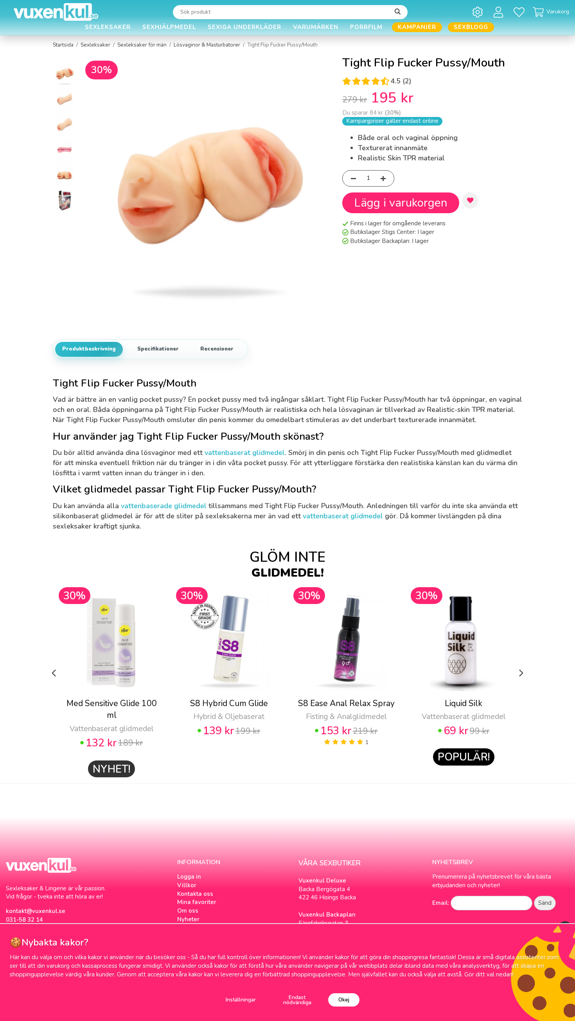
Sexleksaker (108, 27)
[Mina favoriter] (520, 12)
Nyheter (188, 919)
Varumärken (315, 27)
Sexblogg (471, 27)
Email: (440, 903)
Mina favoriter (196, 902)
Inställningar (241, 999)
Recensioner (217, 348)
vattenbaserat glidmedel (245, 452)
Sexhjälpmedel (169, 27)
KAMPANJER (417, 27)
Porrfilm (366, 27)
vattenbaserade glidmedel (164, 505)
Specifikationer (158, 348)
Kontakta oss (195, 894)
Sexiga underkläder (244, 27)
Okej (343, 999)
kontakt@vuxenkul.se (35, 911)
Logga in (189, 877)
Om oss (187, 911)
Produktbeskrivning (89, 348)
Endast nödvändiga (297, 1000)
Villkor (186, 885)
